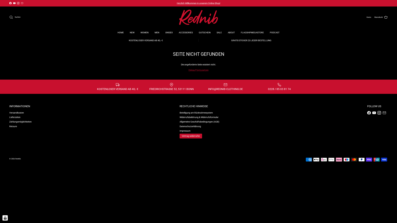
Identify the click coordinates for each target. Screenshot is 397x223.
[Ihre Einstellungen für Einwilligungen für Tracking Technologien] (5, 218)
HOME (121, 32)
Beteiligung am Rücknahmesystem (196, 113)
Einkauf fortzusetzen (199, 70)
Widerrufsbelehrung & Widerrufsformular (199, 117)
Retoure (13, 126)
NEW (132, 32)
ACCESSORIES (186, 32)
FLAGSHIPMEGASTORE (252, 32)
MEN (157, 32)
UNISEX (169, 32)
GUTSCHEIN (205, 32)
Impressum (185, 131)
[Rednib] (198, 17)
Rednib (18, 159)
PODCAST (274, 32)
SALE (219, 32)
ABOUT (231, 32)
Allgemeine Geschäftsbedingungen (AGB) (199, 121)
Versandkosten (16, 113)
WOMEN (145, 32)
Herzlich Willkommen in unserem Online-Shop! (198, 3)
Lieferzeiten (14, 117)
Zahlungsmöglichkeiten (20, 121)
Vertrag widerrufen (191, 136)
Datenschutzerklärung (190, 126)
